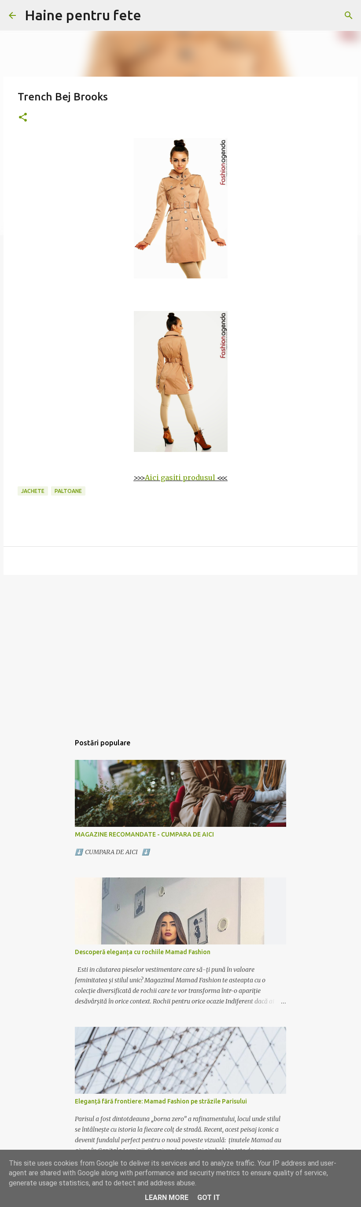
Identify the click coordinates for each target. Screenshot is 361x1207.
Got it (208, 1197)
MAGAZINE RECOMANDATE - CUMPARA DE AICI (144, 834)
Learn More (166, 1197)
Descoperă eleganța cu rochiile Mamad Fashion (142, 951)
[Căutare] (348, 15)
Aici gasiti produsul (180, 477)
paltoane (68, 491)
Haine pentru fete (83, 15)
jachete (32, 491)
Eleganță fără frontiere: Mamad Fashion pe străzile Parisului (161, 1101)
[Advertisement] (180, 649)
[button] (23, 118)
